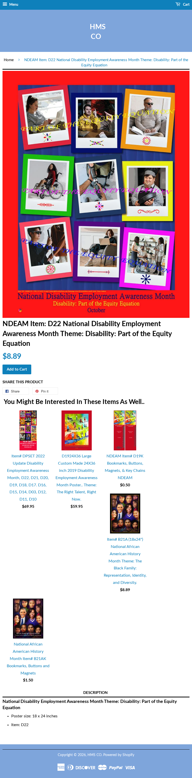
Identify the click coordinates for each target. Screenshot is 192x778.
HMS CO (96, 31)
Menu (13, 4)
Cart (186, 4)
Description (95, 693)
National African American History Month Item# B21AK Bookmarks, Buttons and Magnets (28, 658)
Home (9, 60)
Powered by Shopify (118, 755)
